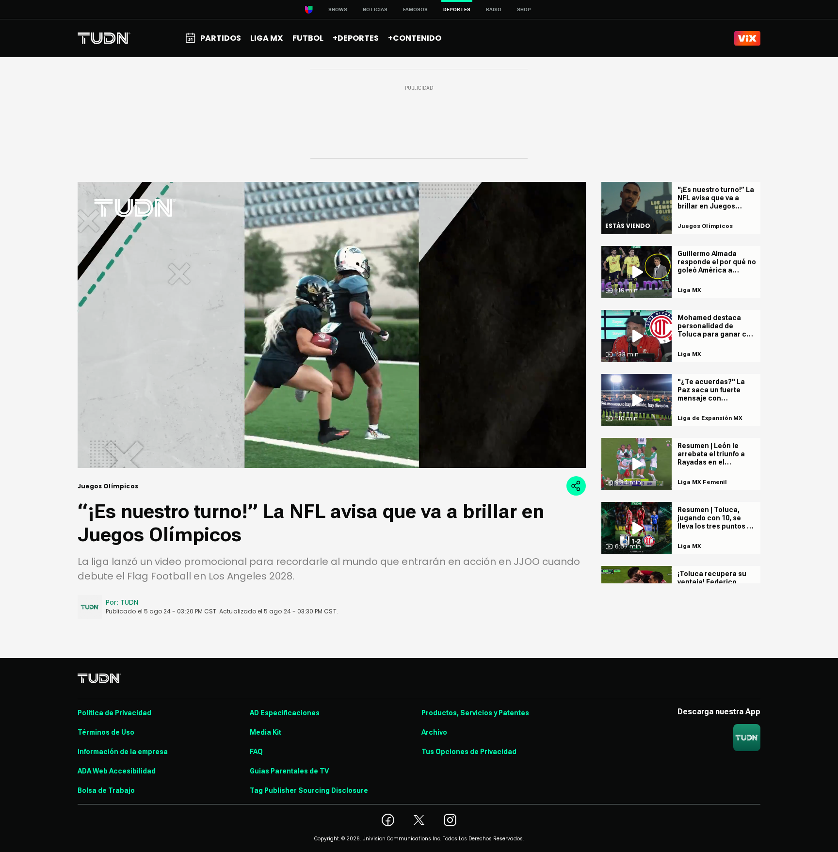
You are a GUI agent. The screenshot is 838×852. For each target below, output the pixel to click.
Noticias (375, 9)
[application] (332, 325)
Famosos (415, 9)
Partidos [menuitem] (220, 38)
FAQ (256, 752)
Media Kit (265, 732)
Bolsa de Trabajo (106, 790)
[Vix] (747, 38)
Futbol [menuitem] (307, 38)
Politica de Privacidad (114, 713)
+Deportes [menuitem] (356, 38)
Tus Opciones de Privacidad (468, 752)
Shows (337, 9)
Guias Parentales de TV (289, 771)
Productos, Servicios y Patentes (475, 713)
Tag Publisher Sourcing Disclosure (309, 790)
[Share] (576, 486)
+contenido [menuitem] (414, 38)
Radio (493, 9)
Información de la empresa (123, 752)
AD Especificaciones (285, 713)
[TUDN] (104, 38)
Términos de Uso (106, 732)
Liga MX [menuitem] (266, 38)
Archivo (434, 732)
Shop (524, 9)
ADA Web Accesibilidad (117, 771)
